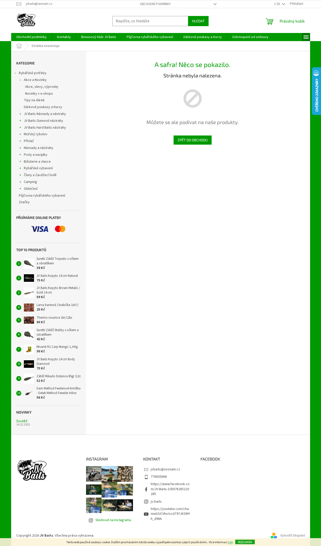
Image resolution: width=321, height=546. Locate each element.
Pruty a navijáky (35, 154)
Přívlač (29, 141)
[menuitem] (31, 37)
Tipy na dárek (34, 100)
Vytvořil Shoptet (292, 535)
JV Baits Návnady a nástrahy (45, 113)
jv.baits (156, 501)
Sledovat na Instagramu (113, 520)
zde (230, 542)
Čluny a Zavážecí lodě (40, 175)
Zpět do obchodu (193, 140)
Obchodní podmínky (155, 4)
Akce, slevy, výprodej (41, 86)
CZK (277, 4)
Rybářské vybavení (38, 168)
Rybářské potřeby (32, 73)
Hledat (198, 21)
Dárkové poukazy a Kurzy (43, 107)
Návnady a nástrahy (38, 147)
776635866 (159, 476)
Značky (24, 202)
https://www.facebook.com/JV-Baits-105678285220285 (170, 489)
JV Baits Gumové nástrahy (43, 120)
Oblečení (31, 188)
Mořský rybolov (35, 134)
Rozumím (245, 542)
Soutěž (21, 421)
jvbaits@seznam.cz (165, 469)
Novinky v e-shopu (39, 93)
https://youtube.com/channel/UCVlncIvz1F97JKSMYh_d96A (170, 513)
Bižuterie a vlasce (37, 161)
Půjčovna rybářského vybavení (42, 195)
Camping (30, 181)
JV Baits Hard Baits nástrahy (45, 127)
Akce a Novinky (35, 79)
